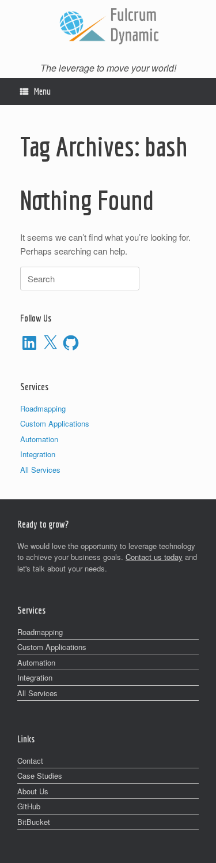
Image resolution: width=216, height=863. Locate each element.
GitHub (28, 806)
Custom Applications (54, 423)
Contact (30, 760)
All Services (40, 469)
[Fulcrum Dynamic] (108, 25)
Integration (37, 454)
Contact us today (154, 556)
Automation (39, 439)
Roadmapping (43, 408)
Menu (42, 91)
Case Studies (39, 775)
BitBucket (33, 821)
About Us (32, 791)
